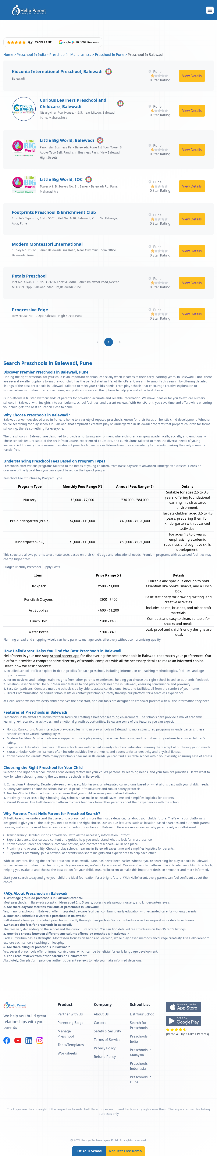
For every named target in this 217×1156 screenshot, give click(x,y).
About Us (101, 1014)
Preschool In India (31, 54)
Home (8, 54)
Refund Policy (105, 1056)
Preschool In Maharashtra (70, 54)
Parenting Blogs (70, 1022)
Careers (100, 1022)
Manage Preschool (66, 1034)
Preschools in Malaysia (141, 1052)
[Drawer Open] (210, 10)
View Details (192, 75)
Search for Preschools (139, 1025)
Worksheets (67, 1053)
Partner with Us (70, 1014)
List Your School (88, 1151)
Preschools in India (141, 1039)
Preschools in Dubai (141, 1079)
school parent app (64, 655)
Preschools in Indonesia (141, 1066)
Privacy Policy (104, 1048)
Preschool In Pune (109, 54)
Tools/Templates (71, 1044)
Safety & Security (107, 1031)
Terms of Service (107, 1039)
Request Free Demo (125, 1151)
